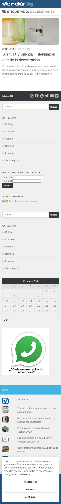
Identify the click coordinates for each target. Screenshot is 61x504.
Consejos (10, 131)
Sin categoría (12, 160)
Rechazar (30, 489)
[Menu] (57, 4)
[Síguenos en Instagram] (32, 96)
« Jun (5, 320)
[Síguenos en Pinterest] (42, 96)
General (9, 138)
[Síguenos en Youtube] (52, 96)
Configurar (30, 497)
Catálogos (10, 124)
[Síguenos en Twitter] (47, 96)
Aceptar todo (31, 481)
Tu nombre (7, 177)
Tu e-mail (7, 180)
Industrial (9, 153)
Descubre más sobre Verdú (22, 201)
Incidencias (23, 399)
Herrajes (8, 49)
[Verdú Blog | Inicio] (22, 4)
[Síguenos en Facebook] (37, 96)
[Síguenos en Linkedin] (57, 96)
